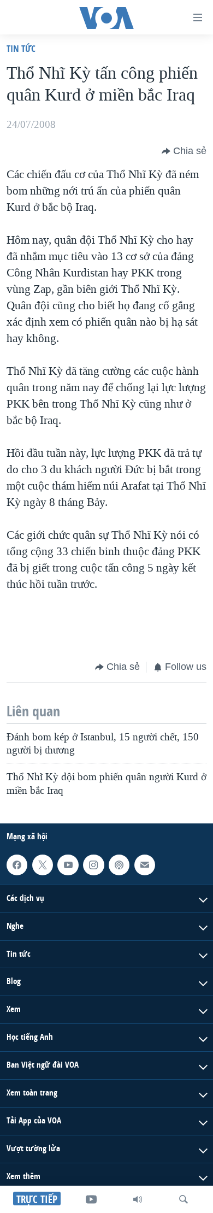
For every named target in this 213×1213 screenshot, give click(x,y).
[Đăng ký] (144, 865)
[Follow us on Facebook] (17, 865)
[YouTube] (91, 1199)
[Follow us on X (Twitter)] (42, 865)
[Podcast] (119, 865)
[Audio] (137, 1199)
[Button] (184, 151)
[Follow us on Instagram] (93, 865)
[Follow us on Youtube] (67, 865)
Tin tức (21, 48)
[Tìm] (183, 1199)
